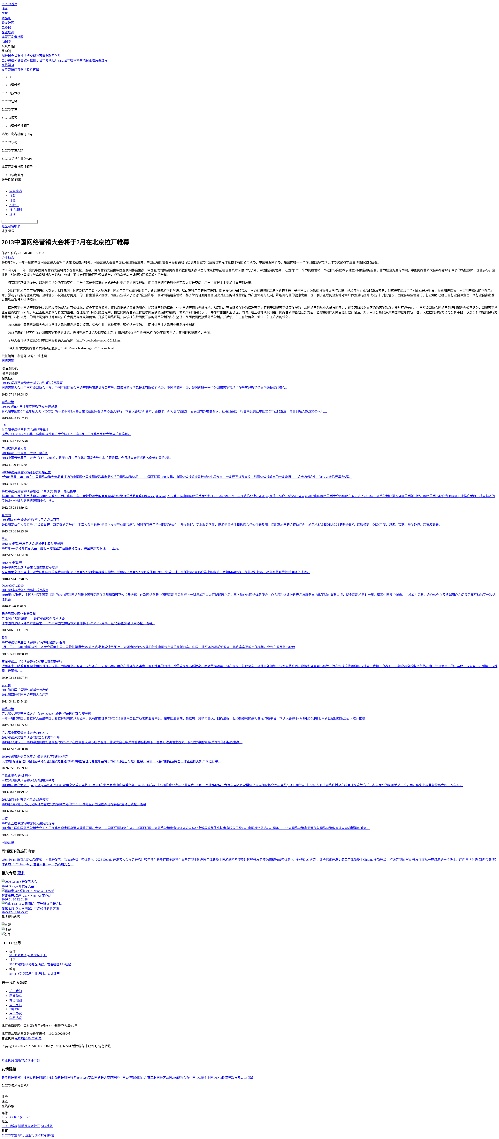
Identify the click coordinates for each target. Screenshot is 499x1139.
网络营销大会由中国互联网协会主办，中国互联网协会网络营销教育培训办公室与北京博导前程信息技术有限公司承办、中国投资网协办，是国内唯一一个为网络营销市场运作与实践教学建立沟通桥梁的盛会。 (145, 387)
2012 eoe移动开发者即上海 (32, 543)
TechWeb (82, 1077)
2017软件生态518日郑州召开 (33, 642)
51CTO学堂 (17, 973)
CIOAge (24, 955)
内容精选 (15, 191)
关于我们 (15, 991)
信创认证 (36, 60)
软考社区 (8, 23)
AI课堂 (6, 41)
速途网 (114, 1077)
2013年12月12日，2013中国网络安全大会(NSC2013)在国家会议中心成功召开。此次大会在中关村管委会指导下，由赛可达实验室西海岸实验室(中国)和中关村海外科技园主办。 (122, 742)
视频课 (6, 55)
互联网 (6, 515)
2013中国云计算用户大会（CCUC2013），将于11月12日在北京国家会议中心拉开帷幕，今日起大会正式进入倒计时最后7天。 (87, 458)
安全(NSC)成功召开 (31, 737)
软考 (27, 60)
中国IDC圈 (196, 1077)
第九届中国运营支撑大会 (19, 732)
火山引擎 (247, 1077)
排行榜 (25, 55)
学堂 (5, 13)
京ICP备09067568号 (28, 1038)
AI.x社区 (65, 964)
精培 (28, 973)
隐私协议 (15, 1018)
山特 (5, 818)
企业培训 (8, 32)
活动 (12, 214)
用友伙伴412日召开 (30, 520)
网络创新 (23, 614)
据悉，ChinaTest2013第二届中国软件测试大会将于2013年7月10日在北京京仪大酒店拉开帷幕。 (66, 434)
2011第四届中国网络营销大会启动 (25, 694)
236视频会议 (180, 1077)
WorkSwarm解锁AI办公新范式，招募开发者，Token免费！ (41, 859)
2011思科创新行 (25, 590)
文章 (5, 69)
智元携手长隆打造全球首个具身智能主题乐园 (175, 859)
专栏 (30, 69)
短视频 (34, 55)
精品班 (6, 18)
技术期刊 (15, 209)
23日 (32, 383)
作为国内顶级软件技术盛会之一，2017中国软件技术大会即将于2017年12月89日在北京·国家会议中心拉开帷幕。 (78, 623)
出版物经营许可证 (27, 1060)
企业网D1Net (213, 1077)
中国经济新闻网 (130, 1077)
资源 (11, 69)
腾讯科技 (20, 1077)
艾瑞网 (92, 1077)
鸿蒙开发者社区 (12, 37)
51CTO (14, 955)
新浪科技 (8, 1077)
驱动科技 (57, 1077)
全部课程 (8, 60)
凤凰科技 (45, 1077)
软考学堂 (54, 55)
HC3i (33, 955)
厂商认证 (61, 60)
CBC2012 (42, 732)
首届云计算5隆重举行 (32, 661)
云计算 (6, 685)
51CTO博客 (17, 964)
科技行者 (70, 1077)
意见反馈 (15, 1005)
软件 (5, 637)
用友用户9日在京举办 (28, 780)
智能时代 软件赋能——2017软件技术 (33, 618)
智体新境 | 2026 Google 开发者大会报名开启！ (112, 859)
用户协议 (15, 1013)
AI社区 (14, 205)
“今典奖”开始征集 (26, 472)
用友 (5, 539)
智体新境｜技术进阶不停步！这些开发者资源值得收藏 (243, 859)
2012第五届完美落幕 (28, 823)
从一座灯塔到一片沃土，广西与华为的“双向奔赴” (459, 859)
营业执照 (8, 1060)
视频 (12, 195)
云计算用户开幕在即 (25, 453)
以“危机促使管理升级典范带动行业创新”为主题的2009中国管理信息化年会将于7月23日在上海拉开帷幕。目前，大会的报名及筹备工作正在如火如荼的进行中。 (111, 761)
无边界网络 (9, 614)
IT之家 (145, 1077)
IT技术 (71, 60)
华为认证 (48, 60)
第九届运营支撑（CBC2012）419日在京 (46, 713)
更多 (21, 873)
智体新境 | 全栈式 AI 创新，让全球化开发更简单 (314, 859)
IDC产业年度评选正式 (29, 406)
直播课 (43, 55)
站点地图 (15, 1000)
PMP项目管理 (85, 60)
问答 (17, 69)
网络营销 (8, 360)
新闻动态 (15, 995)
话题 (12, 200)
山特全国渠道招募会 (25, 799)
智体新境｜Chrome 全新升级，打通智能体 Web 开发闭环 (386, 859)
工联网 (155, 1077)
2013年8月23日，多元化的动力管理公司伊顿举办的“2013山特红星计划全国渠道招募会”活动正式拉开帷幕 (74, 804)
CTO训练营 (52, 973)
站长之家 (103, 1077)
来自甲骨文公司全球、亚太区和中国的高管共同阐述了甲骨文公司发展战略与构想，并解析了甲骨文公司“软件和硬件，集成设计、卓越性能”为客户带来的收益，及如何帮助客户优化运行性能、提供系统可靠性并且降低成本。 (156, 572)
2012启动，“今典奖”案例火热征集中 (39, 491)
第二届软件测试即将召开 (25, 429)
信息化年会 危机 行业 (16, 775)
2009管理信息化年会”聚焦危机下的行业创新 (35, 756)
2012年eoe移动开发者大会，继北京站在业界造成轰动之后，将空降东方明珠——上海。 (61, 548)
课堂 (23, 69)
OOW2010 (17, 585)
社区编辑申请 (11, 226)
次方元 (236, 1077)
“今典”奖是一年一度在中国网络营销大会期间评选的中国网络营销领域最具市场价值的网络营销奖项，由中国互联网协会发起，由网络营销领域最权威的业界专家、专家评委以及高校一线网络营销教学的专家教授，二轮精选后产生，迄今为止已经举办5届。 (177, 477)
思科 (33, 614)
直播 (36, 69)
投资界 (226, 1077)
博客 (5, 9)
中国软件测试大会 (14, 448)
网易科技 (33, 1077)
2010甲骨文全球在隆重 (30, 567)
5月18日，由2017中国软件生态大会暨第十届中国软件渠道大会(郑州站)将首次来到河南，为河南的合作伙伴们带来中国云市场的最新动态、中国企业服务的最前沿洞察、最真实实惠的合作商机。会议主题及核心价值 (148, 647)
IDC (4, 425)
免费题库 (101, 60)
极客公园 (166, 1077)
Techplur (41, 955)
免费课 (6, 27)
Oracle (6, 585)
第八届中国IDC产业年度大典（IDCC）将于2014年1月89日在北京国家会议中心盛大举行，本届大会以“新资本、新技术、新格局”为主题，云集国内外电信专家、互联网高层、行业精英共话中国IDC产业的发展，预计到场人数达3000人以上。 (166, 411)
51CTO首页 (9, 4)
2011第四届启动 (25, 690)
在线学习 (8, 65)
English (14, 1008)
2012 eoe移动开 (12, 562)
